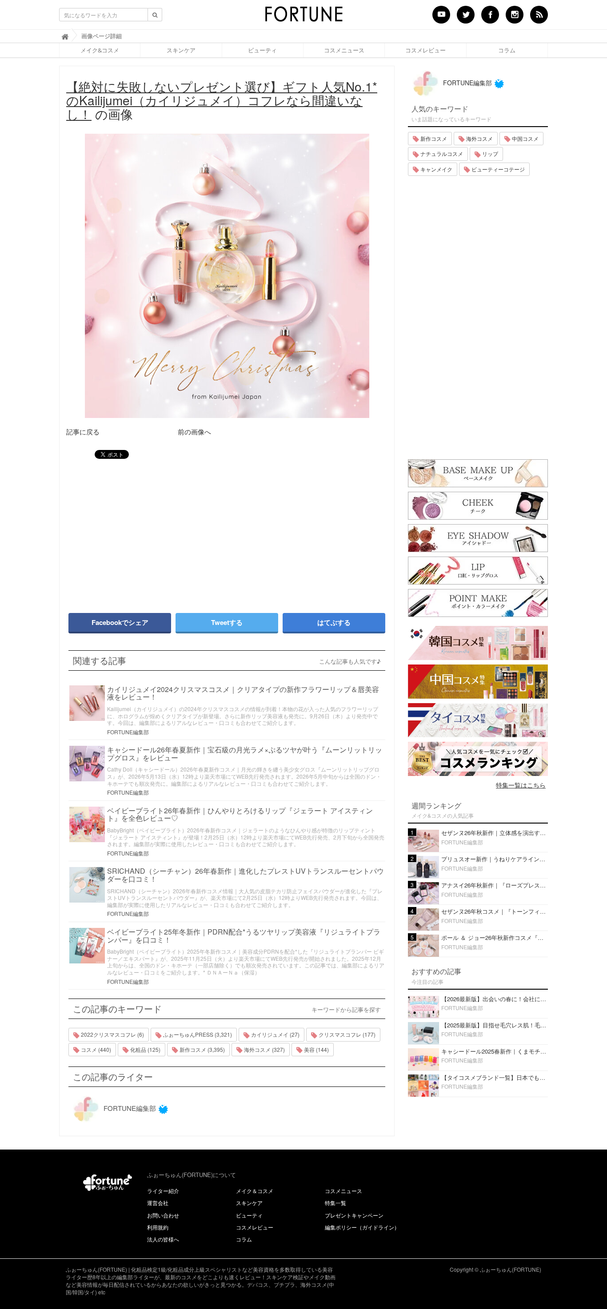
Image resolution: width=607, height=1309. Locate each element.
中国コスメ (525, 138)
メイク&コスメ (99, 50)
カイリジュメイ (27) (275, 1034)
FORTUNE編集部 (128, 732)
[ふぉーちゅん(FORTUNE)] (303, 17)
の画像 (221, 100)
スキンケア (181, 50)
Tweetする (227, 622)
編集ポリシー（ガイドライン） (362, 1227)
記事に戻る (83, 431)
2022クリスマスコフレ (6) (112, 1034)
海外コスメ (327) (264, 1049)
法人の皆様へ (163, 1239)
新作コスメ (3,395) (201, 1049)
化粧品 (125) (144, 1049)
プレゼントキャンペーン (354, 1215)
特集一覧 (335, 1202)
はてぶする (334, 622)
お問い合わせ (163, 1215)
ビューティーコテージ (497, 169)
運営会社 (157, 1202)
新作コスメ (433, 138)
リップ (489, 153)
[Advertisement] (143, 531)
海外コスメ (479, 138)
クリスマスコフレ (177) (346, 1034)
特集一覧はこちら (521, 784)
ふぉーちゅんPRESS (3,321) (197, 1034)
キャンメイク (435, 169)
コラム (506, 50)
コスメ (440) (95, 1049)
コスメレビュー (425, 50)
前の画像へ (194, 431)
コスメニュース (344, 50)
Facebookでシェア (120, 622)
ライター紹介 (163, 1190)
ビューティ (262, 50)
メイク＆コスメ (254, 1190)
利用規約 (157, 1227)
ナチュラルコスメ (441, 153)
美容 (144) (316, 1049)
